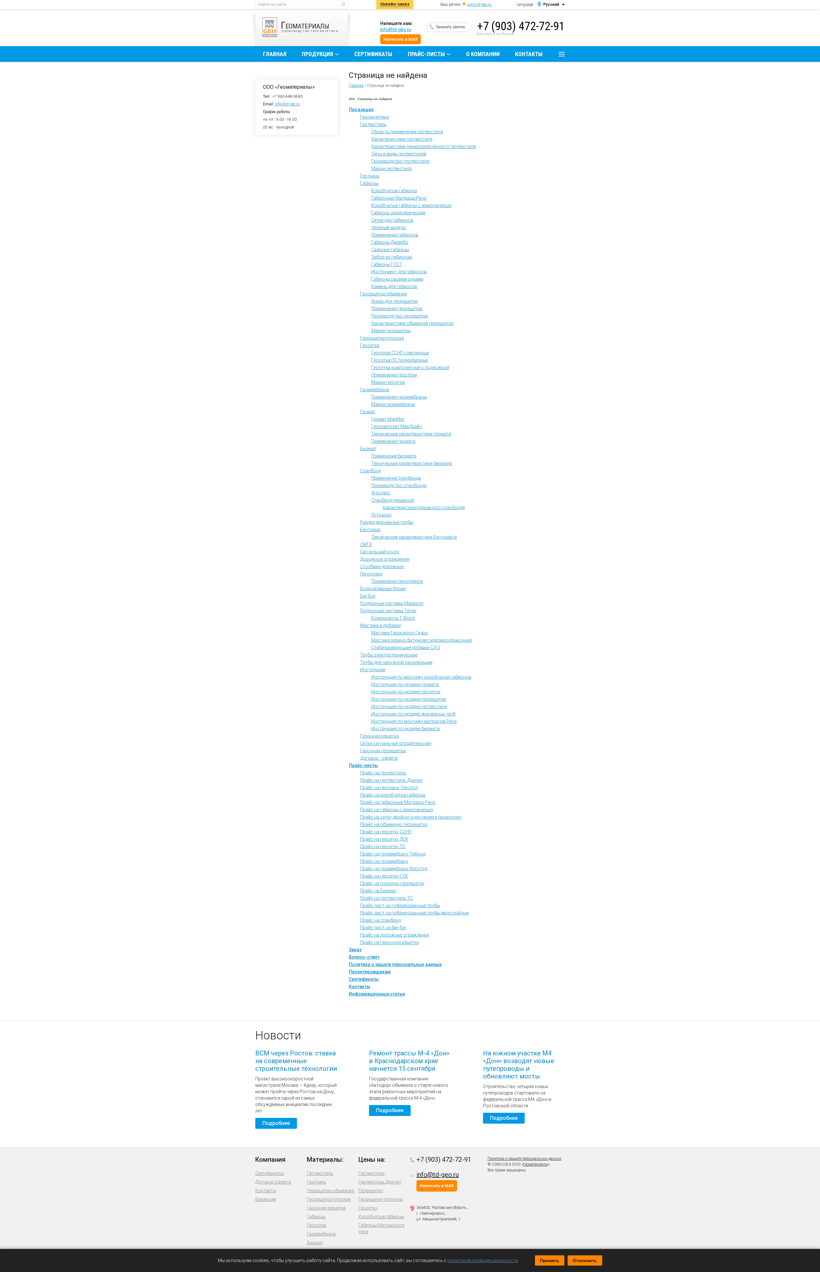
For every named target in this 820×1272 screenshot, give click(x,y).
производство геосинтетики (310, 26)
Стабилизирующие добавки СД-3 (405, 647)
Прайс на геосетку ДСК (384, 839)
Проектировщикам (370, 971)
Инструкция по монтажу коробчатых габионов (421, 677)
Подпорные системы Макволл (391, 603)
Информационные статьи (377, 993)
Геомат (367, 411)
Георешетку (370, 1190)
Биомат (368, 448)
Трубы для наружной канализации (396, 662)
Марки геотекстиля (391, 168)
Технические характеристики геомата (411, 433)
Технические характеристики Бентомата (414, 537)
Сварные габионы (390, 249)
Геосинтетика (374, 117)
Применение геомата (393, 441)
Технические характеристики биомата (411, 463)
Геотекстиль (373, 124)
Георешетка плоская (382, 338)
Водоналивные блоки (383, 588)
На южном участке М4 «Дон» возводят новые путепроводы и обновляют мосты (518, 1064)
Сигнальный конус (379, 551)
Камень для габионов (394, 286)
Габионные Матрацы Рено (399, 198)
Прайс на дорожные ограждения (394, 934)
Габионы (369, 183)
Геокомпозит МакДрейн (396, 426)
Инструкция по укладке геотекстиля (409, 706)
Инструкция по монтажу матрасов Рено (414, 721)
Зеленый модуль (388, 227)
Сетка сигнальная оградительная (395, 743)
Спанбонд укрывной (392, 500)
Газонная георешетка (383, 750)
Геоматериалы (535, 1164)
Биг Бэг (368, 596)
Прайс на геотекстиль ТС (386, 898)
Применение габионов (394, 234)
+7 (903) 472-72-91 (521, 26)
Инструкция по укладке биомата (405, 728)
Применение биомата (393, 455)
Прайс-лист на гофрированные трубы (400, 905)
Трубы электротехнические (388, 654)
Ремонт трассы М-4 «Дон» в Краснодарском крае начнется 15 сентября (409, 1060)
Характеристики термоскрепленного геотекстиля (423, 146)
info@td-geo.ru (395, 29)
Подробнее (276, 1123)
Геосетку (367, 1207)
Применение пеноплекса (397, 581)
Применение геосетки (394, 374)
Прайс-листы (426, 54)
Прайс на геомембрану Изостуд (393, 868)
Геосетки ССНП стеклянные (400, 352)
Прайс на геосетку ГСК (384, 876)
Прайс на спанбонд (380, 920)
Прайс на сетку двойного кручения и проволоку (411, 817)
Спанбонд (370, 470)
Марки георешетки (391, 330)
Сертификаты (373, 54)
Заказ (355, 949)
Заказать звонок (450, 27)
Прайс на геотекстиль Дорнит (391, 780)
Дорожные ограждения (384, 559)
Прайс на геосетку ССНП (386, 831)
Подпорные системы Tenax (388, 610)
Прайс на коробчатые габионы (392, 794)
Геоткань (370, 175)
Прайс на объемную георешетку (394, 824)
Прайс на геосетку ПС (383, 846)
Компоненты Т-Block (393, 618)
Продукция (317, 54)
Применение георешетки (396, 308)
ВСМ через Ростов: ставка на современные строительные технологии (296, 1060)
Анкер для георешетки (394, 301)
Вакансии (265, 1199)
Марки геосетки (388, 382)
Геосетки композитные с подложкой (410, 367)
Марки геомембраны (393, 404)
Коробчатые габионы (394, 190)
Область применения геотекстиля (407, 131)
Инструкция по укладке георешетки (408, 699)
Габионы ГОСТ (386, 264)
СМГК (366, 544)
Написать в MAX (400, 39)
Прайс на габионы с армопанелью (396, 809)
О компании (483, 54)
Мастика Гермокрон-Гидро (399, 632)
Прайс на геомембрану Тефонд (392, 853)
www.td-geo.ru (479, 4)
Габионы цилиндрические (398, 212)
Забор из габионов (391, 257)
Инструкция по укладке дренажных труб (413, 713)
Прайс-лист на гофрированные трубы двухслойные (414, 912)
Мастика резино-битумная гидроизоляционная (421, 640)
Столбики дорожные (382, 566)
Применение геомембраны (399, 397)
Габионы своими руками (397, 279)
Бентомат (370, 529)
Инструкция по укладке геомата (405, 684)
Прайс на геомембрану (384, 861)
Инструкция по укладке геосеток (405, 691)
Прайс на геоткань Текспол (389, 787)
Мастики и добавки (380, 625)
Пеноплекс (371, 573)
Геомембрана (374, 389)
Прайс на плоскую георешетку (392, 883)
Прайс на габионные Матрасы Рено (397, 802)
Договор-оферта (273, 1182)
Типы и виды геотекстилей (398, 153)
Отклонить (585, 1260)
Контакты (529, 54)
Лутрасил (381, 514)
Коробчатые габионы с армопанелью (411, 205)
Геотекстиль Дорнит (379, 1182)
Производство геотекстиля (400, 161)
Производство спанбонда (398, 485)
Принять (549, 1260)
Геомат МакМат (388, 419)
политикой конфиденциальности (482, 1260)
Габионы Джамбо (389, 242)
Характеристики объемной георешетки (412, 323)
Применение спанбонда (396, 478)
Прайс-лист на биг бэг (383, 927)
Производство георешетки (399, 315)
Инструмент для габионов (399, 271)
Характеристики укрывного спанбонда (423, 507)
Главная (274, 54)
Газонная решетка (379, 736)
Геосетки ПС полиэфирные (399, 360)
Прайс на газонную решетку (389, 942)
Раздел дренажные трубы (386, 522)
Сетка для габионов (392, 220)
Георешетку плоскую (380, 1199)
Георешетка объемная (383, 293)
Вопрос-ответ (364, 957)
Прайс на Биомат (378, 890)
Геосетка (369, 345)
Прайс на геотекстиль (383, 772)
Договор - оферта (379, 758)
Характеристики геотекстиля (401, 139)
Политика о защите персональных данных (395, 964)
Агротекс (380, 492)
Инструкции (372, 669)
